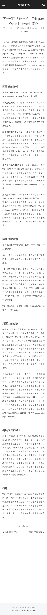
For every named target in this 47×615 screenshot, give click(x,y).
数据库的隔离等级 (35, 532)
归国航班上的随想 (12, 532)
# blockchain (23, 526)
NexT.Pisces (31, 611)
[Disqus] (23, 571)
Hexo (23, 611)
